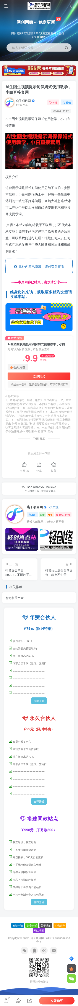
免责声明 (32, 925)
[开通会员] (71, 968)
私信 (68, 102)
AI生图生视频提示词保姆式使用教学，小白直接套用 (38, 89)
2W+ (34, 514)
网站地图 (39, 930)
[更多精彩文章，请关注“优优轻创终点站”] (39, 316)
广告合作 (60, 925)
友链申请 (18, 925)
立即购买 (39, 376)
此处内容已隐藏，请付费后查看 (40, 266)
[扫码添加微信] (71, 978)
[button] (70, 58)
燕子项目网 (23, 100)
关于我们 (46, 925)
